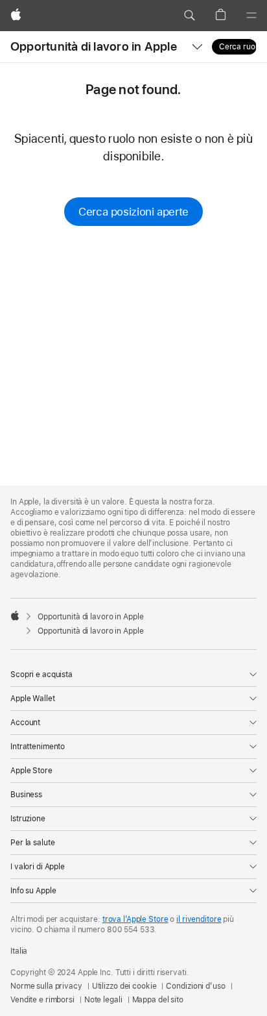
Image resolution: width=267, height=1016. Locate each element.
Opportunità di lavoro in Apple (93, 46)
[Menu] (251, 15)
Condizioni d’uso (195, 986)
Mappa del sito (157, 999)
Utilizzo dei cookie (124, 986)
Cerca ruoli (238, 46)
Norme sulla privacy (46, 986)
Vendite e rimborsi (42, 999)
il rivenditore (198, 919)
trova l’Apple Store (135, 919)
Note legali (103, 999)
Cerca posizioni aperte (133, 211)
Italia (18, 951)
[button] (189, 15)
